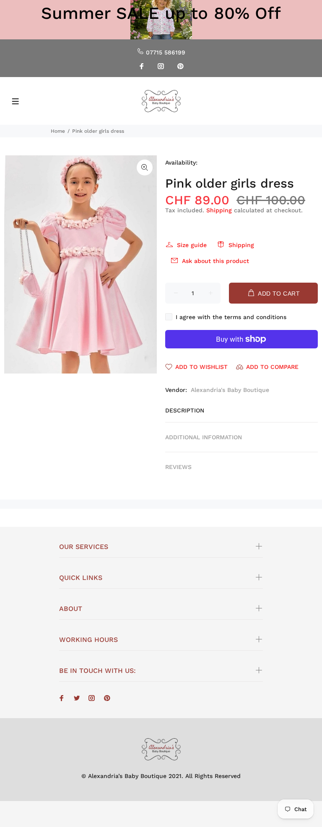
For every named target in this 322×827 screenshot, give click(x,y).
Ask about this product (215, 261)
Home (58, 131)
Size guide (192, 245)
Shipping (219, 210)
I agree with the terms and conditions (231, 317)
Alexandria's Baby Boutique (230, 389)
